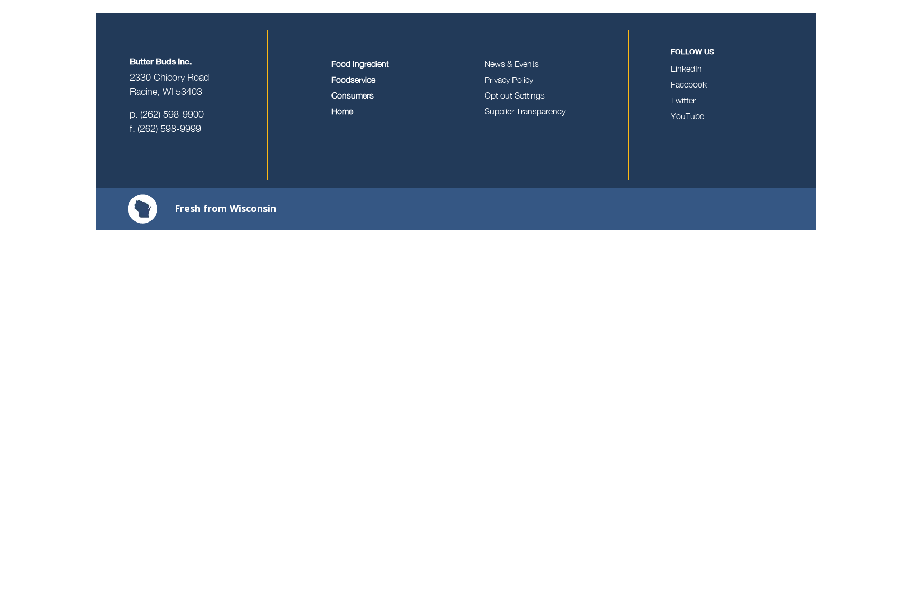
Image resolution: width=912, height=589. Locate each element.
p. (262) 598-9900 (167, 114)
